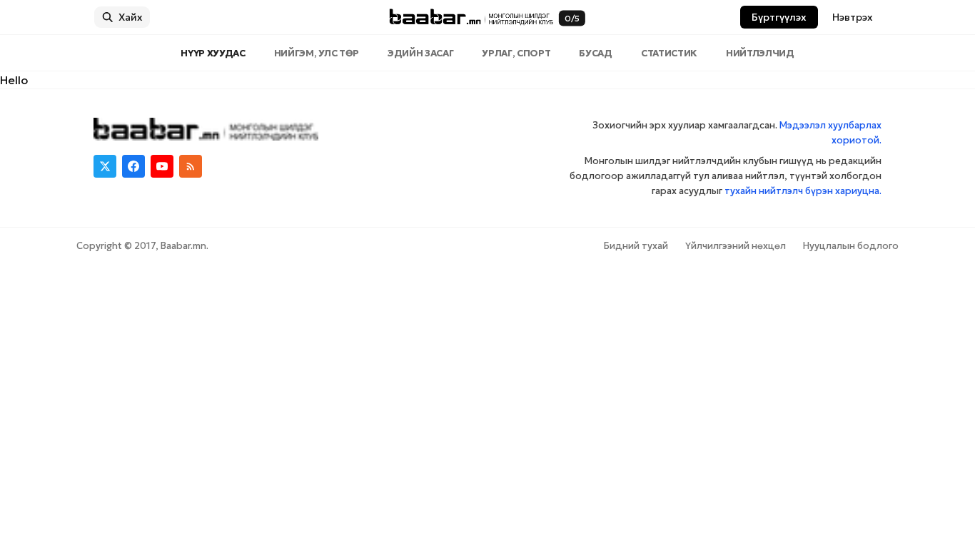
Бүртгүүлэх (779, 17)
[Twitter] (105, 166)
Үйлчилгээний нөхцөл (735, 246)
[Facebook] (133, 166)
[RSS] (190, 166)
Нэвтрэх (852, 17)
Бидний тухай (636, 246)
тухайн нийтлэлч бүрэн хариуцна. (802, 191)
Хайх (130, 17)
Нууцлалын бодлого (851, 246)
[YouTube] (162, 166)
